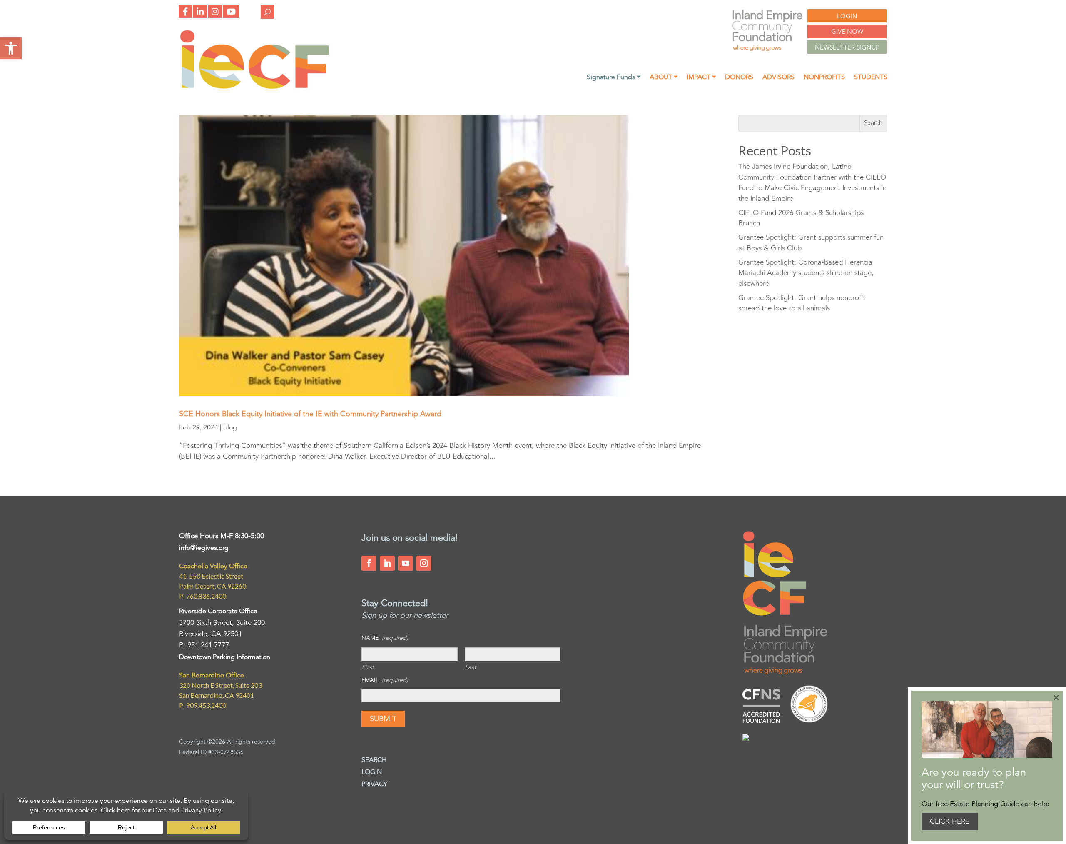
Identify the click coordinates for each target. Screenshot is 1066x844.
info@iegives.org (204, 548)
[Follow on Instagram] (423, 563)
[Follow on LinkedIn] (387, 563)
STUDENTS (870, 77)
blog (230, 427)
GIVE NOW (847, 31)
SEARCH (374, 760)
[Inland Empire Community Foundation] (254, 88)
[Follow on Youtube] (405, 563)
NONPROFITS (824, 77)
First (368, 667)
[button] (11, 48)
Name (384, 638)
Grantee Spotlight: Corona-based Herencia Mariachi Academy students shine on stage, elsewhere (806, 273)
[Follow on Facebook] (368, 563)
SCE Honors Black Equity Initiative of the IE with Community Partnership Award (310, 413)
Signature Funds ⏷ (613, 77)
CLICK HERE (949, 821)
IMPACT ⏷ (701, 77)
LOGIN (847, 16)
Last (471, 667)
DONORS (739, 77)
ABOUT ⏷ (663, 77)
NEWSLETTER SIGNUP (847, 47)
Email (384, 680)
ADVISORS (778, 77)
